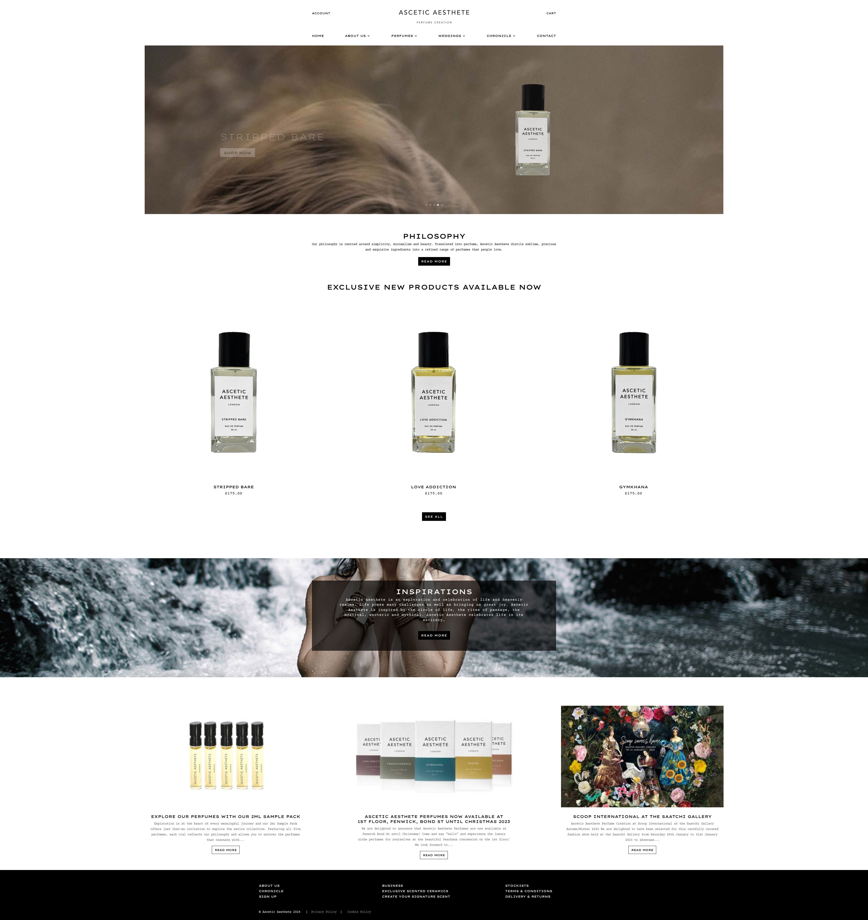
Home (318, 36)
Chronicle (499, 36)
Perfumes (402, 36)
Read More (434, 261)
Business (392, 885)
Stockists (517, 885)
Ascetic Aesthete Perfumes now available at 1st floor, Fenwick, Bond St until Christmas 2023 (434, 819)
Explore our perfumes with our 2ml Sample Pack (225, 816)
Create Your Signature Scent (416, 896)
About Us (355, 36)
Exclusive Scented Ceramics (415, 891)
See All (434, 516)
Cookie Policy (360, 912)
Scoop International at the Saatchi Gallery (642, 816)
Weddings (449, 36)
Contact (546, 36)
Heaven (205, 143)
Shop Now (197, 159)
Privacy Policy (324, 912)
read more (226, 850)
